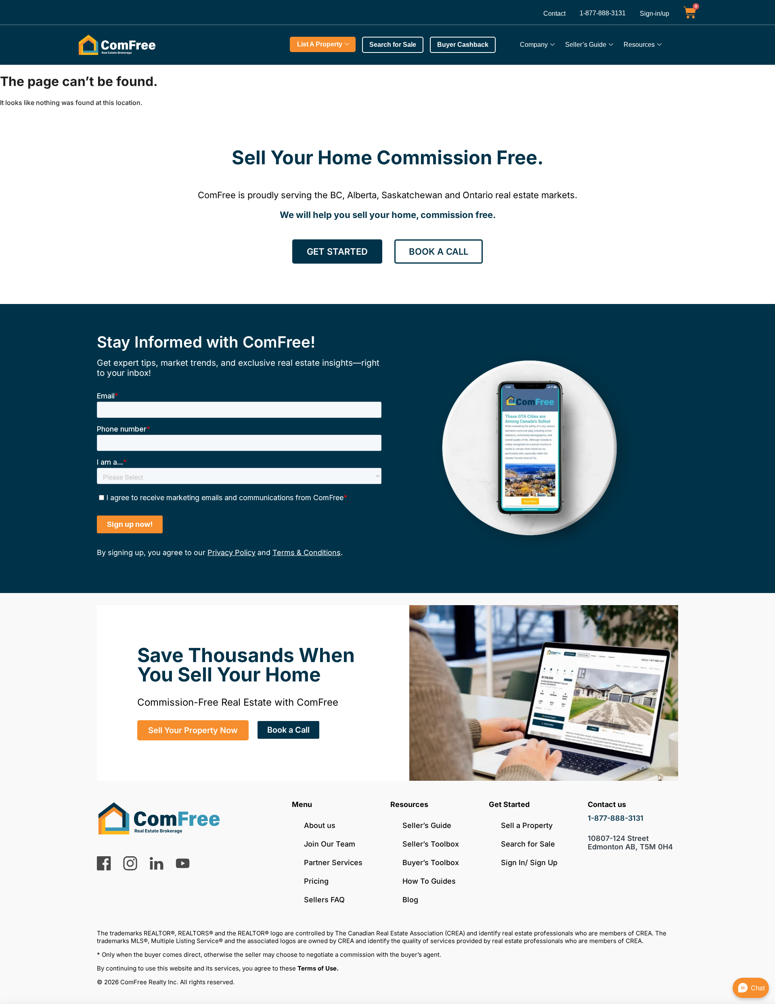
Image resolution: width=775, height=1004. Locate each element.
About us (319, 825)
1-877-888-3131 (603, 13)
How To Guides (429, 881)
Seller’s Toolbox (430, 844)
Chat (758, 988)
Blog (410, 899)
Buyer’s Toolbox (430, 862)
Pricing (316, 881)
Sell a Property (527, 825)
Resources (639, 44)
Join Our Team (329, 844)
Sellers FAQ (324, 899)
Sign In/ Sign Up (529, 862)
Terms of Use (317, 968)
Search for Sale (528, 844)
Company (534, 44)
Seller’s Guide (585, 44)
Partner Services (333, 862)
